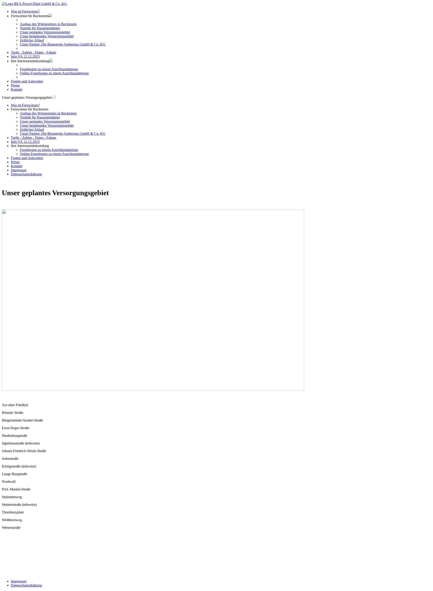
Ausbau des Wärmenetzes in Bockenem (48, 24)
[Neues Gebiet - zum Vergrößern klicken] (153, 390)
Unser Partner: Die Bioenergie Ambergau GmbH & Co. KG (63, 44)
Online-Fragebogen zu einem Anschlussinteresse (54, 73)
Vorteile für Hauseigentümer (40, 28)
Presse (15, 85)
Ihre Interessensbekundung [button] (30, 61)
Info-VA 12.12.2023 (25, 56)
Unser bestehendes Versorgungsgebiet (47, 36)
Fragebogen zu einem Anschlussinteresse (49, 69)
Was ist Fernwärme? (25, 11)
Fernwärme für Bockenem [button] (29, 109)
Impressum (18, 170)
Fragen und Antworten (27, 81)
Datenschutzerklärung (26, 174)
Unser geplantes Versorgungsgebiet (45, 32)
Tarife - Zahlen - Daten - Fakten (33, 52)
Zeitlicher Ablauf (32, 40)
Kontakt (16, 89)
